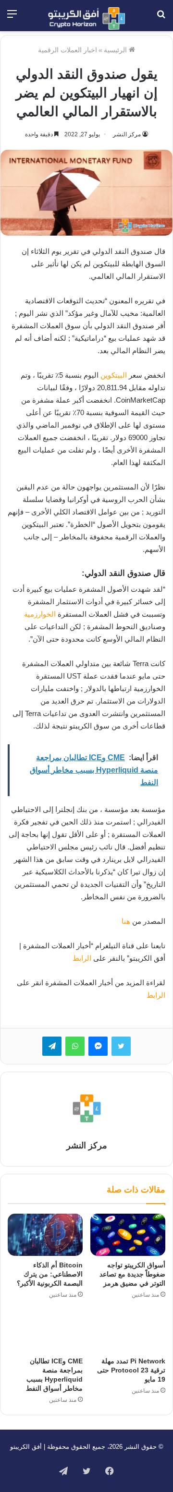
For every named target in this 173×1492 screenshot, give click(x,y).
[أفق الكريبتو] (86, 18)
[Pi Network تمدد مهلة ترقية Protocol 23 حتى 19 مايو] (127, 1331)
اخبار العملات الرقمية (67, 50)
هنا (126, 921)
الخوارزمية (40, 614)
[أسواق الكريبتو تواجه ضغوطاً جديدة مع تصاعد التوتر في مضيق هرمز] (127, 1235)
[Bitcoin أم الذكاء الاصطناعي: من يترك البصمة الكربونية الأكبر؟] (45, 1235)
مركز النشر (127, 134)
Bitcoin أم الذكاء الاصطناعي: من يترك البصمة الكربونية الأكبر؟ (50, 1274)
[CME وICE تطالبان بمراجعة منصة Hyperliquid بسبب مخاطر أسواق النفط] (45, 1331)
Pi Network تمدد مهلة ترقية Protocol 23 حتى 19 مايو (131, 1370)
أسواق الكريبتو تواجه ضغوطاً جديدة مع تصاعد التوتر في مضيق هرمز (132, 1274)
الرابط (82, 958)
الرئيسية (116, 50)
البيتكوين (113, 375)
